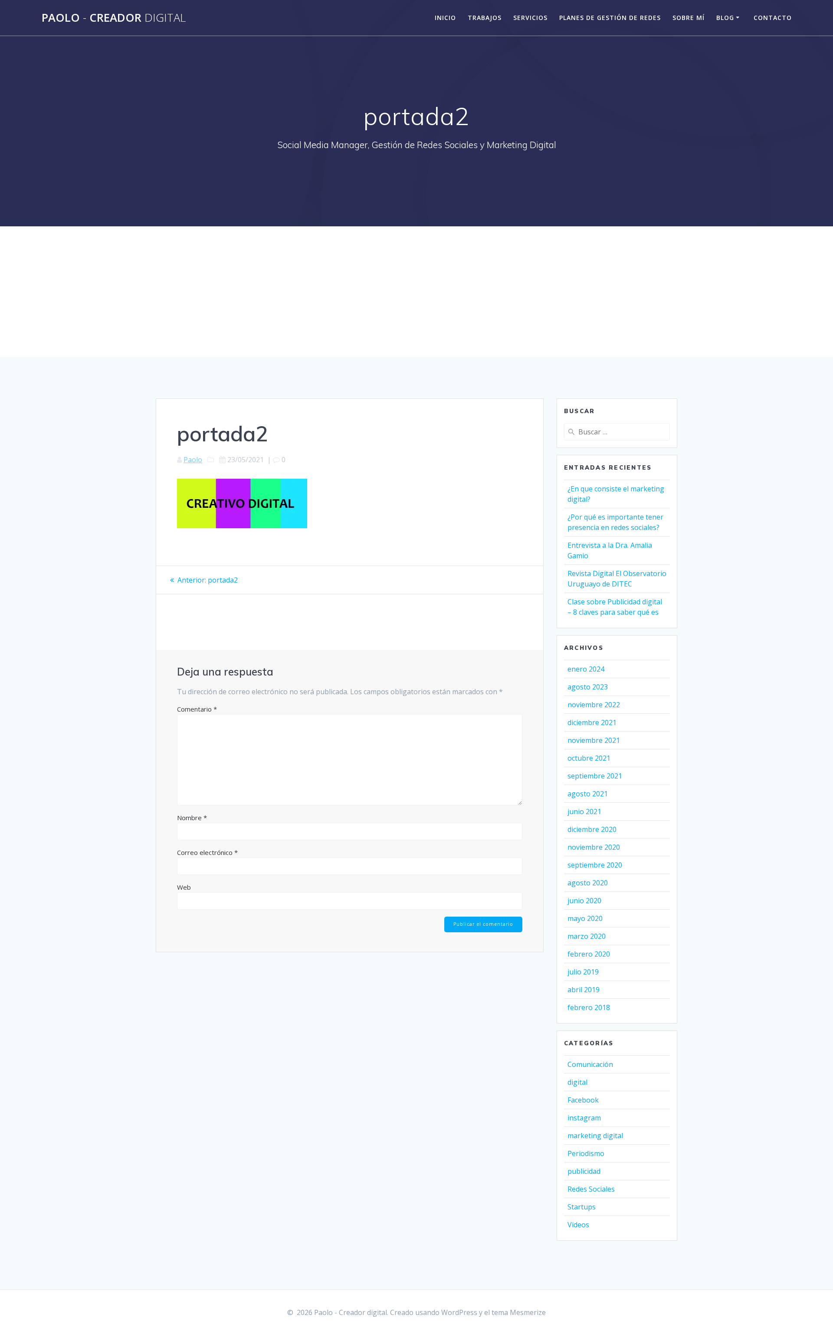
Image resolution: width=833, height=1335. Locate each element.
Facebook (583, 1100)
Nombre (192, 817)
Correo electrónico (207, 852)
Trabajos (485, 17)
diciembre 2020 (592, 829)
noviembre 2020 (593, 847)
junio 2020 (584, 900)
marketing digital (595, 1135)
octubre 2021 (588, 758)
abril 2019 (583, 989)
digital (577, 1082)
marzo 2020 (586, 936)
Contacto (773, 17)
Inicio (445, 17)
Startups (581, 1207)
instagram (584, 1118)
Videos (578, 1224)
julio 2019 (583, 972)
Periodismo (585, 1153)
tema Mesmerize (519, 1312)
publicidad (583, 1171)
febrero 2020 (588, 954)
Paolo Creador (114, 17)
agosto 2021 (587, 793)
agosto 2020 (587, 883)
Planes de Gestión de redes (610, 17)
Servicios (530, 17)
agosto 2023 (587, 687)
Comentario (197, 709)
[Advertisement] (416, 291)
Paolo (193, 459)
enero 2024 (585, 669)
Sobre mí (688, 17)
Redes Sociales (591, 1189)
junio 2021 (584, 811)
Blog (725, 17)
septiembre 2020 (594, 865)
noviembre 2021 (593, 740)
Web (184, 887)
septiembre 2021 (594, 776)
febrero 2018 (588, 1007)
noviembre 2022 (593, 704)
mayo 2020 (585, 918)
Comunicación (590, 1064)
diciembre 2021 (592, 722)
